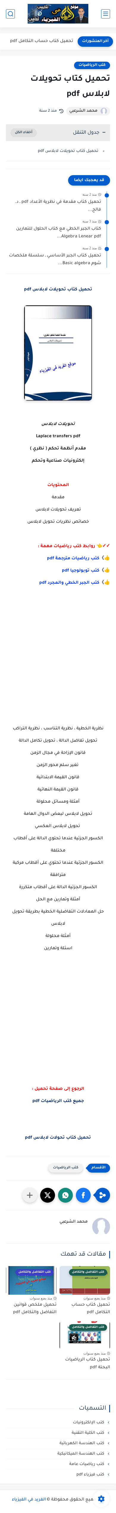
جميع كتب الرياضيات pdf (58, 1101)
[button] (83, 1195)
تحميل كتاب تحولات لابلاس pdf (58, 1138)
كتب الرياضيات (92, 65)
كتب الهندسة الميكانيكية (81, 1454)
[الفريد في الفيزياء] (58, 14)
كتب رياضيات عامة (87, 1464)
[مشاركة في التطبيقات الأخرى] (29, 1195)
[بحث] (10, 13)
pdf (51, 558)
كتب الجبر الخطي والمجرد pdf (69, 583)
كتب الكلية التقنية (88, 1433)
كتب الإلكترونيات (89, 1422)
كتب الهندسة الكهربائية (82, 1443)
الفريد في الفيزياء (29, 1500)
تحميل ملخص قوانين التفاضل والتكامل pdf (35, 1309)
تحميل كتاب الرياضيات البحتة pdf (87, 1364)
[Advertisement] (58, 668)
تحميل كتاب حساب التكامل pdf (41, 41)
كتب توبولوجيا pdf (80, 571)
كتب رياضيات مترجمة (77, 558)
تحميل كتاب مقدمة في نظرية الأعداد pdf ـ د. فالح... (58, 206)
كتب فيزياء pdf (90, 1474)
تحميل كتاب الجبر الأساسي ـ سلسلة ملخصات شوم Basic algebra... (55, 259)
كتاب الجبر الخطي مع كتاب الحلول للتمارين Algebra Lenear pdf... (58, 233)
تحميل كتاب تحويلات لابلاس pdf (68, 151)
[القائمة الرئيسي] (105, 13)
